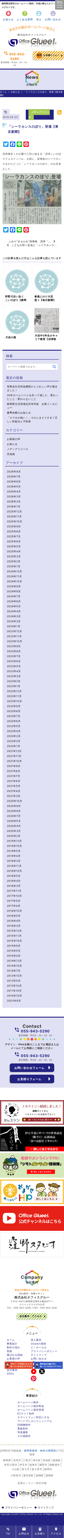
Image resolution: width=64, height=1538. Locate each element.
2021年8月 (13, 770)
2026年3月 (14, 496)
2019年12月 (14, 840)
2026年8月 (14, 471)
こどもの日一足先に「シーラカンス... (33, 245)
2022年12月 (14, 691)
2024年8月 (14, 591)
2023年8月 (14, 651)
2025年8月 (14, 531)
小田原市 (15, 1475)
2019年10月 (14, 845)
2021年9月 (13, 765)
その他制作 (24, 1435)
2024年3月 (14, 616)
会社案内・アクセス (31, 1316)
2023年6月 (14, 661)
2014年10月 (14, 965)
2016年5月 (14, 915)
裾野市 (43, 1464)
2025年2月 (14, 561)
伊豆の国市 (10, 1464)
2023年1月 (13, 686)
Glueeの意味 (38, 1343)
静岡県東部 (30, 1450)
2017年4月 (13, 905)
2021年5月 (13, 785)
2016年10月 (14, 910)
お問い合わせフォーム (29, 1067)
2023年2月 (14, 681)
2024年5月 (14, 606)
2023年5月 (14, 666)
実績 (9, 1351)
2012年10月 (14, 985)
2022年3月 (14, 736)
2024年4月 (14, 611)
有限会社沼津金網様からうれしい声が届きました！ (32, 388)
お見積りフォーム (48, 57)
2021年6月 (13, 780)
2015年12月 (14, 930)
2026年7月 (14, 476)
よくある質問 (25, 15)
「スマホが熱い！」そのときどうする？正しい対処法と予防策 (32, 419)
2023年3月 (14, 676)
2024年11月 (14, 576)
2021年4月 (13, 790)
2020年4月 (14, 825)
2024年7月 (14, 596)
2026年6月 (14, 481)
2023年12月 (14, 631)
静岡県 (7, 1460)
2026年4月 (14, 491)
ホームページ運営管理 (30, 1409)
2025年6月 (14, 541)
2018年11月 (14, 865)
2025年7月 (14, 536)
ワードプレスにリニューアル (34, 1420)
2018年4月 (14, 880)
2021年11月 (14, 756)
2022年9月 (14, 706)
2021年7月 (13, 775)
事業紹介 (12, 1343)
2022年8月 (14, 711)
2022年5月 (14, 726)
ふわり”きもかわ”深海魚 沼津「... (31, 241)
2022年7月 (13, 716)
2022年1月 (13, 746)
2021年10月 (14, 760)
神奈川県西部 (48, 1450)
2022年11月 (14, 696)
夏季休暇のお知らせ (19, 412)
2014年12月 (14, 960)
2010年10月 (14, 995)
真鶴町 (40, 1475)
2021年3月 (13, 795)
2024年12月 (14, 571)
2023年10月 (14, 641)
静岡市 (48, 1469)
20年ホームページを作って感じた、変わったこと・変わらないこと (32, 397)
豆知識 (11, 453)
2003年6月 (14, 1000)
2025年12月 (14, 511)
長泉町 (47, 1460)
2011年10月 (14, 990)
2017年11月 (14, 890)
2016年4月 (14, 920)
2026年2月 (14, 501)
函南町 (57, 1460)
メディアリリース (17, 449)
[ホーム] (32, 48)
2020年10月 (14, 800)
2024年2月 (14, 621)
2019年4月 (14, 855)
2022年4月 (14, 731)
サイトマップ (39, 1354)
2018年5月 (14, 875)
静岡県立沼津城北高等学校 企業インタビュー (32, 405)
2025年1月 (13, 566)
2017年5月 (13, 900)
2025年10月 (14, 521)
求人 (39, 15)
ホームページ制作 (28, 1402)
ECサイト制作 (25, 1413)
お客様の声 (13, 439)
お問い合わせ (53, 15)
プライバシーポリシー (44, 1351)
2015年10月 (14, 940)
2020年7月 (14, 815)
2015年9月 (14, 945)
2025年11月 (14, 516)
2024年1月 (13, 626)
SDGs (10, 1373)
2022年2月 (13, 741)
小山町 (16, 1469)
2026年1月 (13, 506)
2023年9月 (14, 646)
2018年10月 (14, 870)
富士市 (26, 1469)
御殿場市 (54, 1464)
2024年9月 (14, 586)
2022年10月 (14, 701)
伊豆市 (23, 1464)
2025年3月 (14, 556)
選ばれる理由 (15, 1354)
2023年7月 (14, 656)
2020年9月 (14, 805)
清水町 (37, 1460)
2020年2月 (14, 835)
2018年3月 (14, 885)
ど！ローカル (39, 1347)
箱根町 (50, 1475)
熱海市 (33, 1464)
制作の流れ (13, 1347)
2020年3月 (14, 830)
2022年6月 (14, 721)
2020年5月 (14, 820)
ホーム (3, 92)
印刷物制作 (24, 1424)
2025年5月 (14, 546)
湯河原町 (28, 1475)
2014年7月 (13, 970)
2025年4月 (14, 551)
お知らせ (8, 15)
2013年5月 (14, 980)
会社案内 (12, 1369)
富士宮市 (37, 1469)
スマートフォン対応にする (33, 1417)
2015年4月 (14, 955)
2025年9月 (14, 526)
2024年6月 (14, 601)
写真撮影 (22, 1432)
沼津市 (17, 1460)
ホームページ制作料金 (30, 1406)
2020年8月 (14, 810)
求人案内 (36, 1339)
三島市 (27, 1460)
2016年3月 (14, 925)
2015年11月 (14, 935)
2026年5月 (14, 486)
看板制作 (22, 1428)
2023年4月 (14, 671)
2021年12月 (14, 751)
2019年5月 (14, 850)
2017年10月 (14, 895)
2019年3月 (14, 860)
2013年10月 (14, 975)
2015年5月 (14, 950)
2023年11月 (14, 636)
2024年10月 (14, 581)
